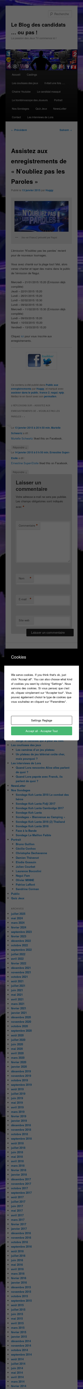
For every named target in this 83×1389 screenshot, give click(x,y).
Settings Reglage (41, 720)
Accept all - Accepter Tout (42, 731)
